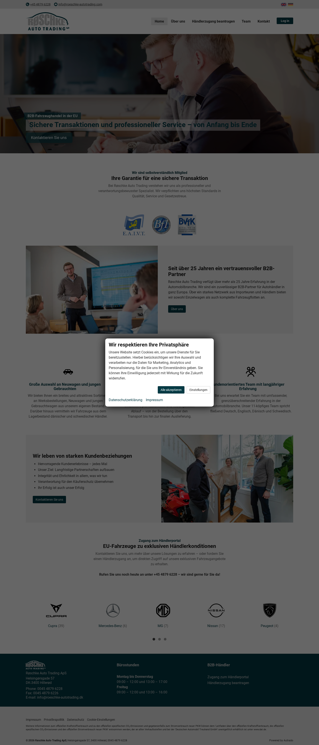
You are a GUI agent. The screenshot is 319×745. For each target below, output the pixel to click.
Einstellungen (198, 390)
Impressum (154, 400)
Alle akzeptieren (171, 390)
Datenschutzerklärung (125, 400)
